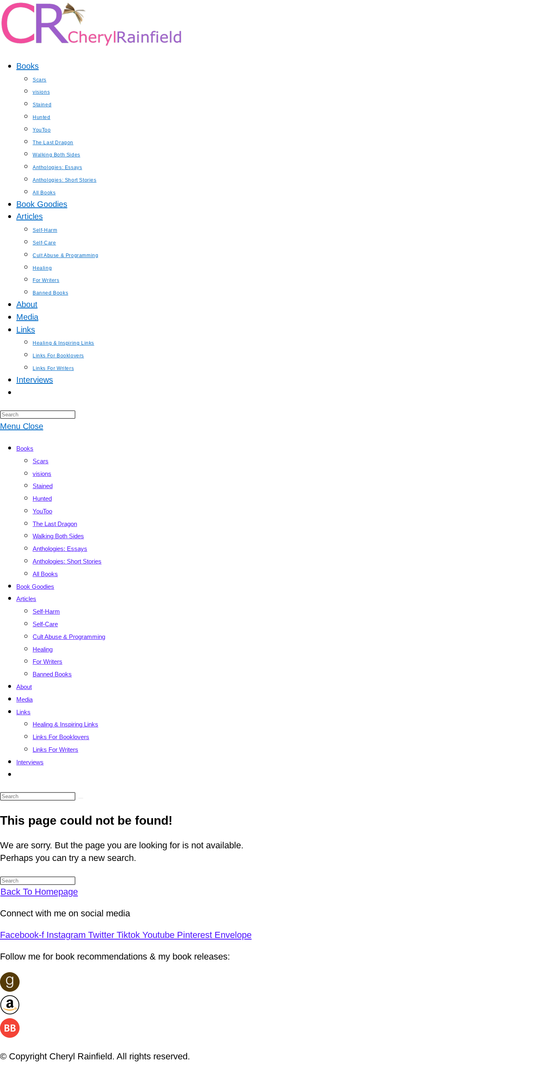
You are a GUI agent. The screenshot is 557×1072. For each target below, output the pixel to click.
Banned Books (52, 674)
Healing (43, 649)
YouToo (42, 511)
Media (24, 699)
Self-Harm (46, 611)
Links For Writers (55, 749)
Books (24, 448)
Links (23, 712)
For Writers (47, 661)
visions (42, 473)
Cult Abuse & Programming (69, 636)
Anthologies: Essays (60, 548)
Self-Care (45, 624)
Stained (43, 485)
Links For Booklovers (61, 736)
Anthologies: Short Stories (67, 561)
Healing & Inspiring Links (65, 724)
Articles (26, 598)
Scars (41, 461)
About (24, 686)
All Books (45, 573)
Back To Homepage (39, 892)
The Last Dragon (55, 523)
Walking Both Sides (58, 536)
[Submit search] (81, 798)
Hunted (42, 498)
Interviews (30, 762)
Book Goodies (35, 586)
